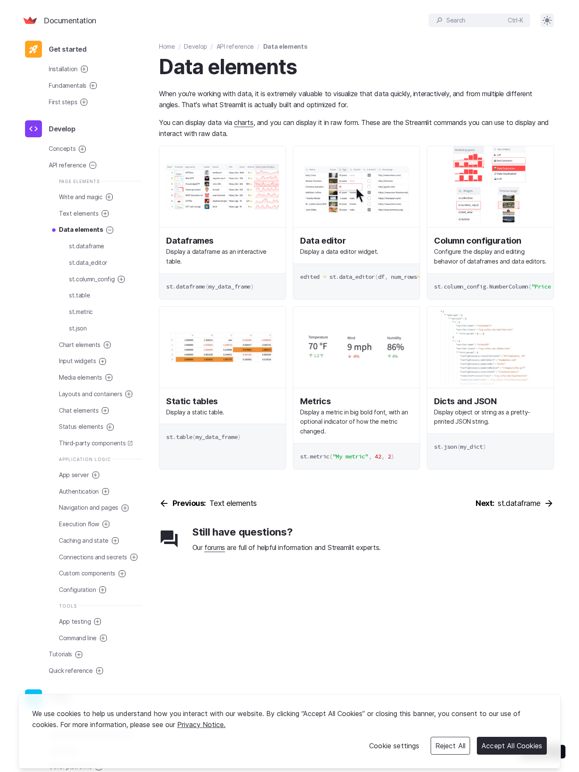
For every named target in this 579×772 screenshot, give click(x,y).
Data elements (285, 46)
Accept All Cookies (512, 745)
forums (214, 547)
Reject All (450, 745)
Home (167, 46)
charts (243, 122)
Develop (195, 46)
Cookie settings (394, 745)
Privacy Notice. (201, 724)
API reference (235, 46)
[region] (289, 731)
